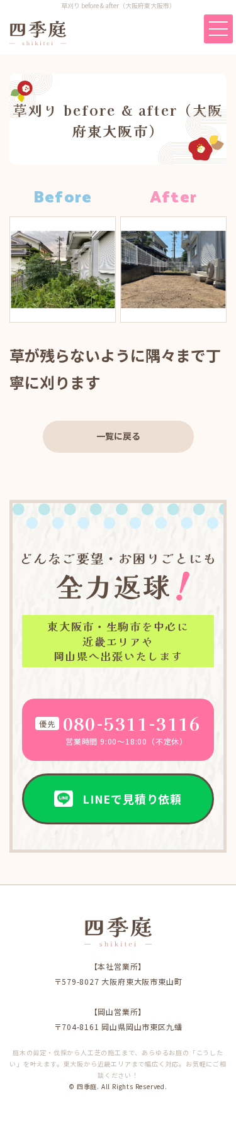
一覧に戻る (118, 435)
